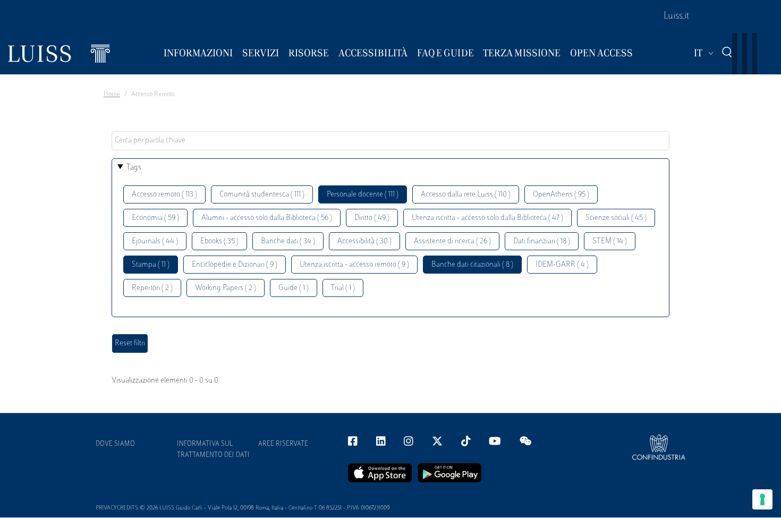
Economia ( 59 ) (155, 218)
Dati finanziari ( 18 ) (541, 241)
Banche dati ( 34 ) (288, 241)
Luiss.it (676, 16)
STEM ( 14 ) (609, 241)
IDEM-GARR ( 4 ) (562, 265)
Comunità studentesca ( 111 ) (261, 195)
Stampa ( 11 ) (150, 265)
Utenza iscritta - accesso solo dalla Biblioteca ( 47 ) (487, 218)
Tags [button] (133, 168)
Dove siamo (115, 444)
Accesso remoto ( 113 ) (164, 195)
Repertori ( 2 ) (152, 288)
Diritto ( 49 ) (371, 218)
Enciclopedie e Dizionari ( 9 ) (234, 265)
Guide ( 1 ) (293, 288)
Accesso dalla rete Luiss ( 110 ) (466, 195)
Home (112, 94)
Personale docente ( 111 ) (362, 195)
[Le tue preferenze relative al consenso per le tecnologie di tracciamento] (762, 499)
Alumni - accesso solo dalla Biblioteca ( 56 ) (266, 218)
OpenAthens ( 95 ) (561, 195)
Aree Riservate (283, 444)
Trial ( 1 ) (343, 288)
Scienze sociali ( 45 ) (616, 218)
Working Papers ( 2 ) (225, 288)
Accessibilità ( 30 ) (364, 241)
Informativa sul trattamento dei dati (213, 449)
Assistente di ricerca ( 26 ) (452, 241)
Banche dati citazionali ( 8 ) (472, 265)
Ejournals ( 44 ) (155, 241)
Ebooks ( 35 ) (219, 241)
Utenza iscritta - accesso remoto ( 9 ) (354, 265)
